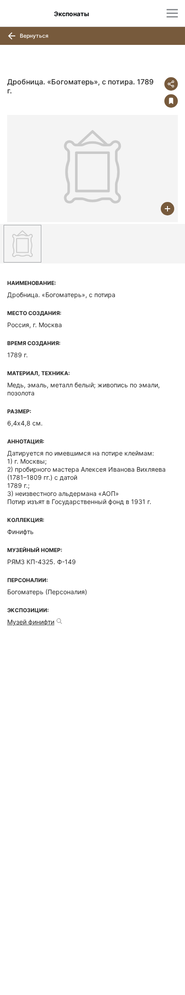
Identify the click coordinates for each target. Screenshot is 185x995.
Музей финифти (30, 622)
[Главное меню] (172, 13)
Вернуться (33, 35)
